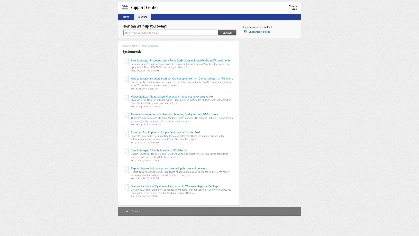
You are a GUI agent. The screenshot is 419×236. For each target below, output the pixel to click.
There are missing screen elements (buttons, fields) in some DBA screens (175, 114)
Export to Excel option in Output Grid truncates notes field (165, 132)
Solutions (142, 16)
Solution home (130, 45)
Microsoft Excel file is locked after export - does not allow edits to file (172, 96)
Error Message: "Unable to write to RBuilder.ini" (159, 150)
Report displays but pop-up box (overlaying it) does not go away (169, 168)
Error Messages (150, 45)
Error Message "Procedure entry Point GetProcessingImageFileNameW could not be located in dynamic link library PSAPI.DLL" (207, 60)
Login (246, 27)
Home (126, 16)
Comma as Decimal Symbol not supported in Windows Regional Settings (174, 186)
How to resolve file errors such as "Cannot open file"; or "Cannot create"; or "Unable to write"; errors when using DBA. (201, 78)
